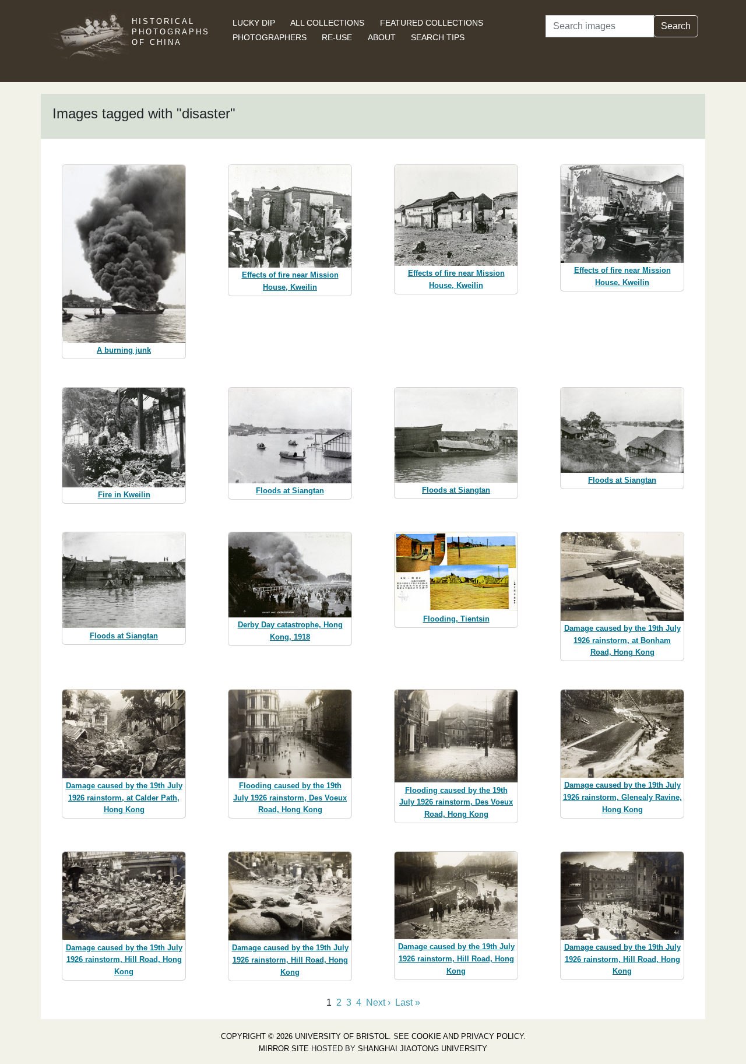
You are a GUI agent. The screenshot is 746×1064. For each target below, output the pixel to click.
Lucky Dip (254, 22)
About (382, 37)
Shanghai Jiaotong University (422, 1048)
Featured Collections (431, 22)
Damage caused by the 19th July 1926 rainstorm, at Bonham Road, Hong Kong (622, 640)
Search (676, 26)
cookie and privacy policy (467, 1036)
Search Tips (438, 37)
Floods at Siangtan (290, 490)
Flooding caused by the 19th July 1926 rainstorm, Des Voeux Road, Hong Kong (290, 797)
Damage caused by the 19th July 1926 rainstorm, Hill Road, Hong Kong (124, 960)
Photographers (270, 37)
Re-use (337, 37)
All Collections (327, 22)
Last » (407, 1002)
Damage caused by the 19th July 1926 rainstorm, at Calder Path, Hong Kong (124, 797)
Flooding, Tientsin (456, 618)
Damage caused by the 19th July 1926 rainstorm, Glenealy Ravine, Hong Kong (622, 797)
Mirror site (284, 1048)
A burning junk (124, 350)
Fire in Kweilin (124, 494)
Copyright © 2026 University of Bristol (305, 1036)
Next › (378, 1002)
